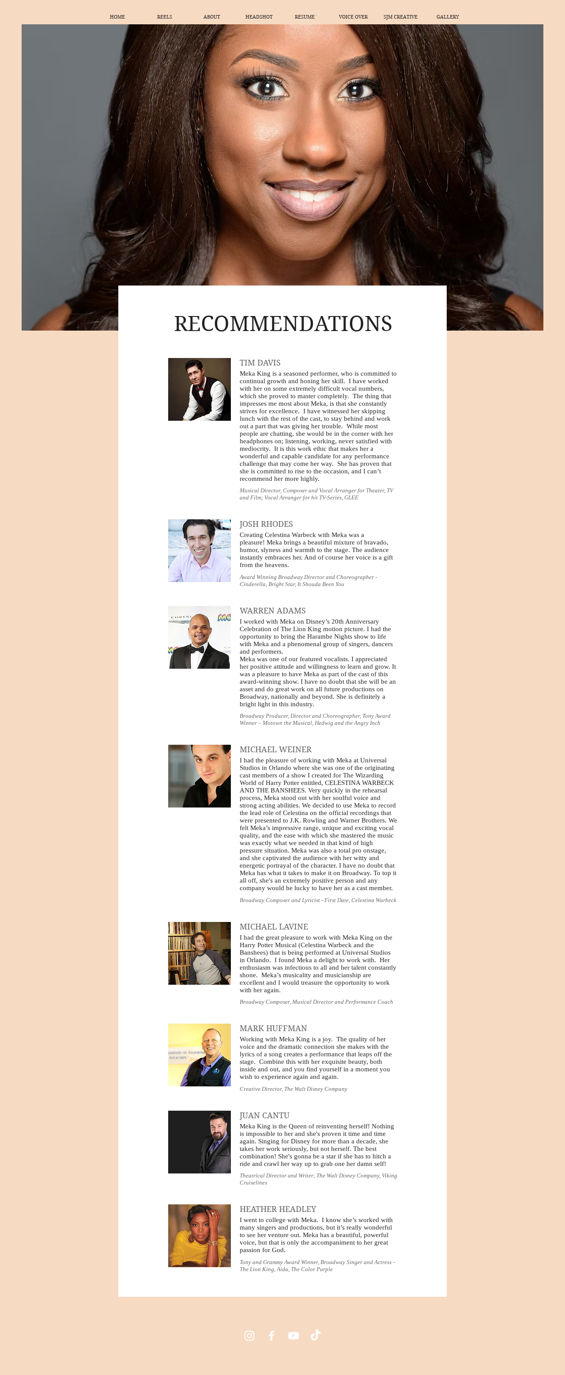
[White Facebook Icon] (271, 1335)
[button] (164, 17)
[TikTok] (315, 1335)
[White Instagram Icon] (249, 1335)
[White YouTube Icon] (293, 1335)
